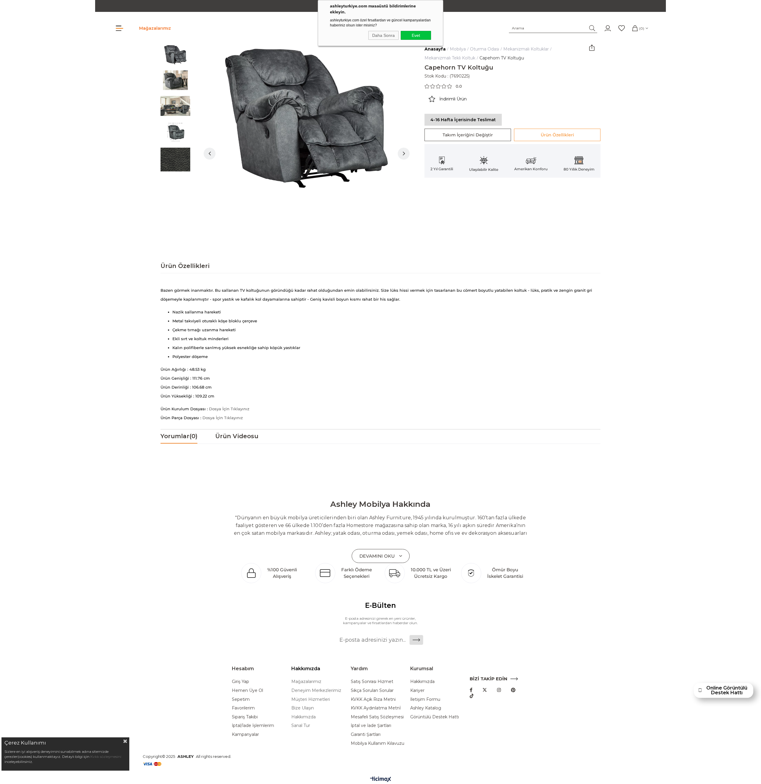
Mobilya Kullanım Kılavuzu (377, 743)
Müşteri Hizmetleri (310, 699)
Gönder (416, 640)
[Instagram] (499, 690)
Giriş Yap (240, 681)
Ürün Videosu (236, 436)
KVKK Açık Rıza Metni (373, 699)
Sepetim (241, 699)
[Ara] (592, 28)
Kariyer (417, 690)
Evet (416, 35)
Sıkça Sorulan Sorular (372, 690)
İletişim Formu (425, 699)
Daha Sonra (383, 35)
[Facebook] (471, 690)
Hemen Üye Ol (247, 690)
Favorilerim (243, 708)
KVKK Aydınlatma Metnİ (376, 708)
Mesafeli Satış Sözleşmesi (377, 717)
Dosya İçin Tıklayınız (229, 409)
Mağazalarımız (155, 28)
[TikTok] (472, 696)
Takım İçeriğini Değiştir (468, 135)
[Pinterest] (513, 690)
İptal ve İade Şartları (371, 725)
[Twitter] (484, 690)
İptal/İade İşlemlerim (253, 725)
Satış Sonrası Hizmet (372, 681)
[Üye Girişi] (608, 28)
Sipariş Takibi (245, 717)
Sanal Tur (300, 725)
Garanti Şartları (365, 734)
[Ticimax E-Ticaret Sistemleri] (380, 780)
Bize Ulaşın (302, 708)
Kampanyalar (245, 734)
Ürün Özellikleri (557, 135)
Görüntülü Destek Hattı (434, 717)
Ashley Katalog (425, 708)
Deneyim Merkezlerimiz (316, 690)
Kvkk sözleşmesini (105, 756)
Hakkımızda (303, 717)
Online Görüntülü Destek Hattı (726, 690)
